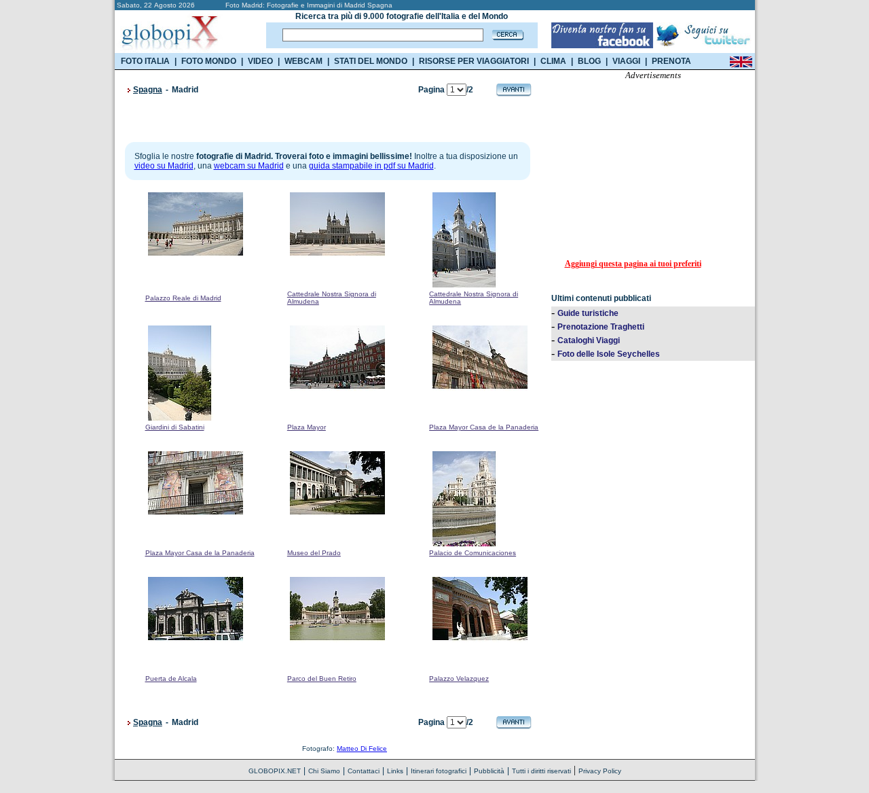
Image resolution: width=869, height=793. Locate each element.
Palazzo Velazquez (459, 678)
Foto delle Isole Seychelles (608, 354)
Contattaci (364, 771)
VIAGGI (626, 61)
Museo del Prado (314, 553)
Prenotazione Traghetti (600, 327)
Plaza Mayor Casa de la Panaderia (483, 427)
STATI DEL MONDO (370, 61)
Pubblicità (489, 771)
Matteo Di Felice (362, 748)
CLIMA (553, 61)
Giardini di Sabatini (174, 427)
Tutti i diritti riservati (541, 771)
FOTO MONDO (208, 61)
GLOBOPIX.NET (274, 771)
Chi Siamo (324, 771)
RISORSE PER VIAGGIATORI (474, 61)
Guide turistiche (587, 313)
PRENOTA (671, 61)
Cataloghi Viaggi (588, 340)
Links (395, 771)
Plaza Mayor (306, 427)
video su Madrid (163, 166)
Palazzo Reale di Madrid (183, 298)
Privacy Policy (599, 771)
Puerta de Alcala (171, 678)
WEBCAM (303, 61)
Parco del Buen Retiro (321, 678)
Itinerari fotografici (438, 771)
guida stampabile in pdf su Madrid (371, 166)
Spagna (147, 89)
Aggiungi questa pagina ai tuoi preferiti (633, 263)
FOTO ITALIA (145, 61)
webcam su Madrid (249, 166)
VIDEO (260, 61)
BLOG (589, 61)
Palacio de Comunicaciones (472, 553)
